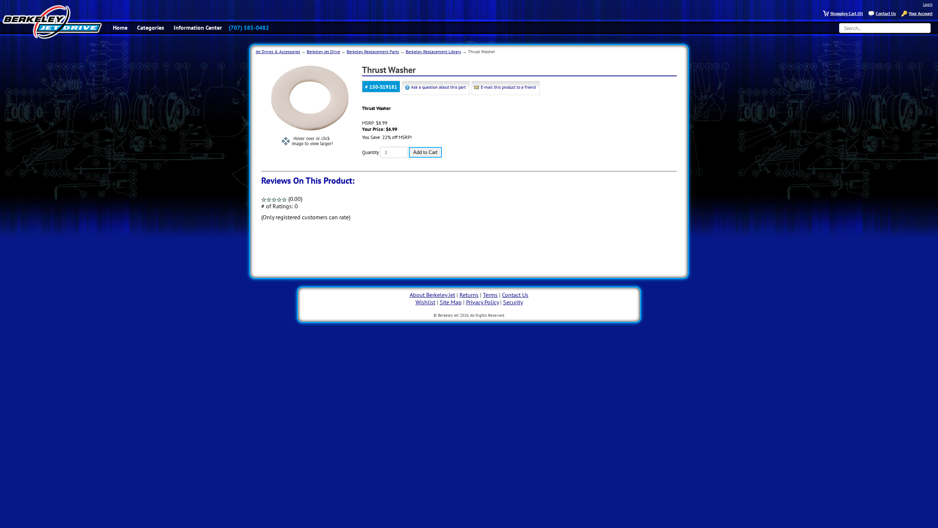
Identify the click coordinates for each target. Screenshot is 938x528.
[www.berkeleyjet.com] (52, 22)
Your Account (921, 13)
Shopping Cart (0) (846, 13)
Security (513, 302)
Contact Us (886, 13)
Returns (469, 294)
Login (928, 4)
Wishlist (425, 302)
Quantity (370, 152)
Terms (490, 294)
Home (120, 27)
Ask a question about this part (438, 87)
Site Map (451, 302)
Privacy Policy (482, 302)
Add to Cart (425, 152)
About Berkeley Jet (432, 294)
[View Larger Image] (311, 103)
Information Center (198, 27)
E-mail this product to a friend (508, 87)
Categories (150, 27)
